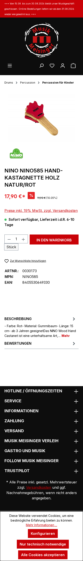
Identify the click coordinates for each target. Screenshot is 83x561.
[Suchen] (41, 65)
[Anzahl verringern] (9, 239)
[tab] (40, 327)
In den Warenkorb (54, 240)
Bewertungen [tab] (17, 343)
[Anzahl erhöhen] (23, 239)
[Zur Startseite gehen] (41, 40)
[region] (41, 118)
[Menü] (9, 65)
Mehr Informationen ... (41, 525)
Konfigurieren (43, 533)
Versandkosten (38, 487)
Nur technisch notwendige (43, 544)
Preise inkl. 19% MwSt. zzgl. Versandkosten (41, 210)
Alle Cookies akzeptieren (43, 555)
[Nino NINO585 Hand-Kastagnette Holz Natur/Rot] (41, 118)
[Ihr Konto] (62, 65)
